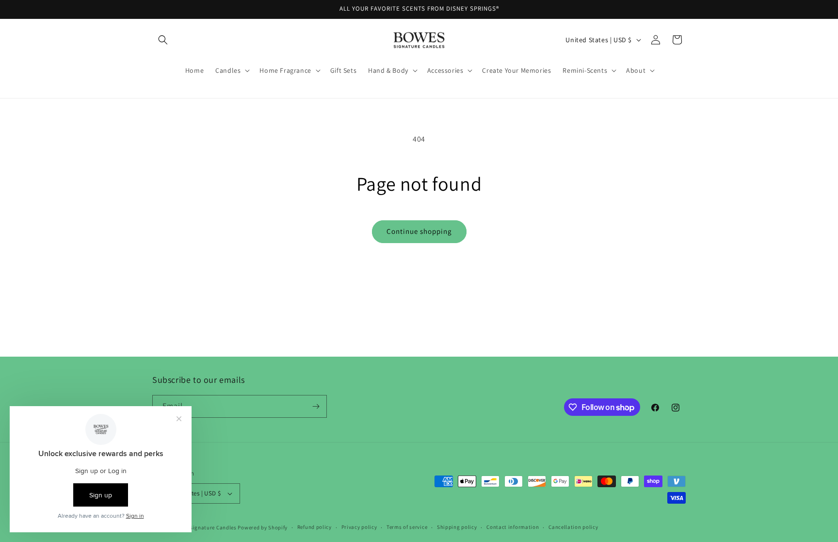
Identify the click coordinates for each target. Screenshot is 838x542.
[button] (163, 39)
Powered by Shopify (263, 527)
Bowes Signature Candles (204, 527)
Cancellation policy (573, 527)
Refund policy (314, 527)
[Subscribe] (315, 406)
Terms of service (407, 527)
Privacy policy (359, 527)
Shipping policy (457, 527)
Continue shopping (419, 231)
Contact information (512, 527)
